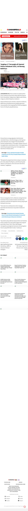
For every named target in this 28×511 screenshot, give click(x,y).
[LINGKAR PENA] (14, 30)
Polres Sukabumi (4, 233)
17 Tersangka (4, 230)
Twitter (21, 496)
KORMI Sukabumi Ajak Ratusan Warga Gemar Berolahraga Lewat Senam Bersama (6, 281)
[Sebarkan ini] (17, 238)
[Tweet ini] (20, 238)
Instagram (8, 498)
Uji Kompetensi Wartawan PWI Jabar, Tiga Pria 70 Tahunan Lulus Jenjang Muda (21, 246)
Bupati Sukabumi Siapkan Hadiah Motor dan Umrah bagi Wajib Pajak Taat (20, 266)
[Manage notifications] (25, 507)
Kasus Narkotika (11, 230)
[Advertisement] (14, 14)
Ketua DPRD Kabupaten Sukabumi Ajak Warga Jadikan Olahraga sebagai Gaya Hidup (6, 267)
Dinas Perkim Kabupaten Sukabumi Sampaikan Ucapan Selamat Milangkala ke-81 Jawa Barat (21, 281)
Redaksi (20, 482)
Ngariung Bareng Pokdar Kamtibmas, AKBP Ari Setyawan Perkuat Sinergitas (6, 246)
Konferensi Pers (20, 230)
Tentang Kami (7, 482)
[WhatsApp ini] (26, 238)
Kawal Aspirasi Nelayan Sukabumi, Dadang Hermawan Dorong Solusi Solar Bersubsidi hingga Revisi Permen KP (20, 296)
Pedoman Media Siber (20, 484)
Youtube (8, 500)
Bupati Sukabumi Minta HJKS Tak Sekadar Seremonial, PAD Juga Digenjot (5, 295)
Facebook (8, 496)
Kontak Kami (7, 484)
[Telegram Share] (23, 238)
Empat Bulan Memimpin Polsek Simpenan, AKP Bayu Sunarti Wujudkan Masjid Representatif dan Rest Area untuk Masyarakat (13, 489)
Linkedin (21, 498)
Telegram (21, 500)
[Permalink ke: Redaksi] (1, 71)
